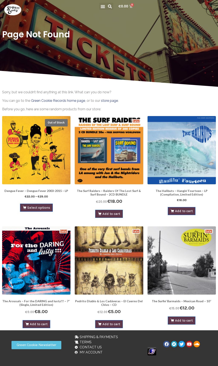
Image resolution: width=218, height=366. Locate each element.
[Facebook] (166, 344)
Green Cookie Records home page (58, 101)
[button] (102, 6)
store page (109, 101)
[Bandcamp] (174, 344)
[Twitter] (181, 344)
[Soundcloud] (197, 344)
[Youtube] (189, 344)
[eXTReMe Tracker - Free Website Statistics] (152, 351)
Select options (38, 208)
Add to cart (111, 214)
